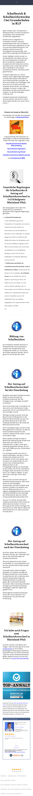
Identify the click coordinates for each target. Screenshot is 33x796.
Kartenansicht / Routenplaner (19, 727)
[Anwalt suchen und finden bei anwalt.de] (16, 756)
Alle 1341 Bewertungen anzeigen (10, 736)
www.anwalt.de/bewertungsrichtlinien (15, 752)
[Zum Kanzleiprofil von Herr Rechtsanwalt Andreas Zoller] (9, 722)
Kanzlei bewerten (16, 747)
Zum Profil (16, 745)
